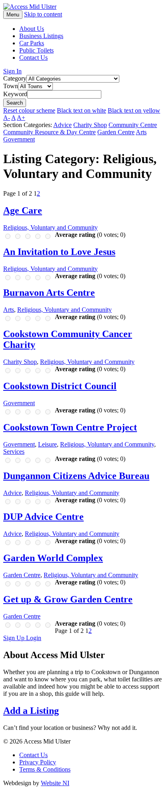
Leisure (47, 444)
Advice (62, 124)
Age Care (22, 210)
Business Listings (41, 35)
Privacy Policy (37, 762)
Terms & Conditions (44, 769)
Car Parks (31, 43)
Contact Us (33, 57)
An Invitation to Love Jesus (59, 251)
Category (14, 78)
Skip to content (43, 14)
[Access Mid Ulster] (29, 6)
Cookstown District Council (60, 386)
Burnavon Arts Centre (49, 292)
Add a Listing (31, 710)
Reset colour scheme (29, 110)
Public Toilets (36, 50)
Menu (12, 15)
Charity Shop (90, 124)
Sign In (12, 71)
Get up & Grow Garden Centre (68, 599)
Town (10, 86)
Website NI (55, 783)
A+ (21, 117)
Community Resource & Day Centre (49, 132)
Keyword (15, 94)
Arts (141, 132)
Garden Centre (116, 132)
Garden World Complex (53, 558)
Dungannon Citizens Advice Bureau (76, 476)
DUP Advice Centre (43, 516)
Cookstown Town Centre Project (70, 427)
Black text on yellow (134, 110)
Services (13, 451)
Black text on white (81, 110)
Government (19, 139)
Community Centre (133, 124)
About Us (31, 28)
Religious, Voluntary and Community (50, 227)
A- (6, 117)
